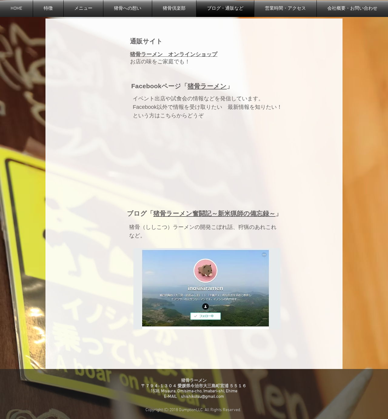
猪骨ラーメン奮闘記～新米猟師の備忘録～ (214, 213)
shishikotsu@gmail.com (202, 396)
